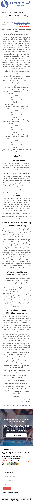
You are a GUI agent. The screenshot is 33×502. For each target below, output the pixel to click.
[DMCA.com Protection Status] (13, 464)
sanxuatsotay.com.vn (8, 469)
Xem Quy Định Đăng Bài (22, 24)
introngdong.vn (6, 467)
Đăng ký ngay (16, 435)
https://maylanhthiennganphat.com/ (19, 405)
